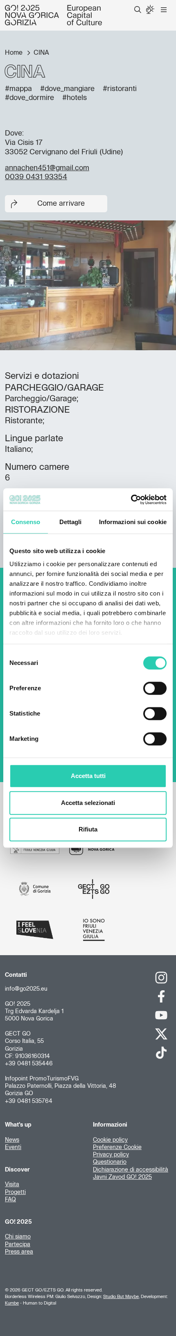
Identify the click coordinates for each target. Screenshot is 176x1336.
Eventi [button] (13, 1147)
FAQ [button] (10, 1200)
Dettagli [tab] (70, 521)
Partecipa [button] (17, 1244)
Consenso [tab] (26, 521)
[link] (161, 977)
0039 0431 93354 (36, 177)
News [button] (12, 1140)
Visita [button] (12, 1184)
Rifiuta (88, 829)
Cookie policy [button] (110, 1140)
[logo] (53, 15)
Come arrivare (61, 203)
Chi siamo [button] (18, 1237)
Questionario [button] (109, 1162)
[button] (137, 10)
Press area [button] (19, 1252)
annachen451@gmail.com (47, 168)
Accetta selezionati (88, 802)
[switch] (155, 688)
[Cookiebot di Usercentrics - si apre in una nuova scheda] (131, 499)
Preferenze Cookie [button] (117, 1147)
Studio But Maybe (121, 1296)
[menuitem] (137, 10)
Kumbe (12, 1303)
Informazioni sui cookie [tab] (133, 521)
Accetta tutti (88, 775)
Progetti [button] (15, 1192)
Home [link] (14, 52)
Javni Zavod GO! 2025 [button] (122, 1177)
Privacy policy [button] (111, 1155)
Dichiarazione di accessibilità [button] (130, 1170)
